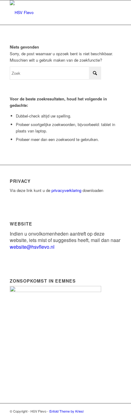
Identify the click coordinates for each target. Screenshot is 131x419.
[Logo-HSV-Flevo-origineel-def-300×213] (54, 12)
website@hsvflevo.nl (32, 246)
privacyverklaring (66, 190)
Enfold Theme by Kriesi (66, 411)
